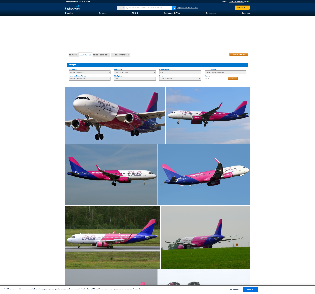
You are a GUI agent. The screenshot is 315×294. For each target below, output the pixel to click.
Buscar (207, 76)
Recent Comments (101, 55)
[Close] (311, 289)
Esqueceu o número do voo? (187, 8)
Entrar (88, 1)
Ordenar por (164, 69)
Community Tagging (120, 55)
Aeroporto (118, 69)
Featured (73, 55)
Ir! (232, 78)
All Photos (85, 55)
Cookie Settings (233, 289)
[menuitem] (69, 13)
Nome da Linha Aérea (77, 76)
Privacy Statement (140, 289)
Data (161, 76)
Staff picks (118, 76)
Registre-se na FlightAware (75, 1)
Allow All (250, 289)
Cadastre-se (242, 7)
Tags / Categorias (212, 69)
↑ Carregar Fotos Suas (239, 54)
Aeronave (73, 69)
